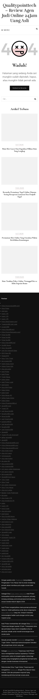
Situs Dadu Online (7, 613)
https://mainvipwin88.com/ (10, 443)
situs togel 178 (6, 498)
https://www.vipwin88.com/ (10, 306)
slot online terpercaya (8, 485)
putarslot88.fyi (6, 422)
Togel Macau (5, 377)
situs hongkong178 (7, 501)
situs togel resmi (7, 451)
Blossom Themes (23, 694)
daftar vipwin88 (6, 437)
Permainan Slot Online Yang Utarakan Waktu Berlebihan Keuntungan (19, 239)
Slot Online (19, 145)
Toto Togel (5, 480)
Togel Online (19, 188)
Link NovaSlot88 (7, 424)
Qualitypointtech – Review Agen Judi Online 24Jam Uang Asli (19, 13)
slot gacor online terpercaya (10, 469)
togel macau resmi (7, 364)
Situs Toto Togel (7, 358)
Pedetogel (19, 580)
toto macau (5, 535)
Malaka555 (5, 356)
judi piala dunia (6, 569)
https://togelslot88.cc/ (9, 403)
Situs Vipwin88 (6, 348)
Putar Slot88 (5, 335)
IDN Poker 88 (6, 353)
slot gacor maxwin (7, 472)
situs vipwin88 (6, 527)
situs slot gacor (6, 453)
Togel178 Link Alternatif (9, 435)
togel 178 (4, 314)
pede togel (5, 393)
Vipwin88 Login (6, 532)
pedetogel (5, 551)
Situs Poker (5, 308)
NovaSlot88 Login (7, 414)
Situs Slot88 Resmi (8, 517)
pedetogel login (6, 545)
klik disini (4, 495)
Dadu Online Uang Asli (18, 594)
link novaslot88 (6, 361)
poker (3, 503)
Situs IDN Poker (6, 387)
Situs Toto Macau (7, 488)
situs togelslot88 (7, 466)
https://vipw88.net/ (7, 330)
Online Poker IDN (7, 366)
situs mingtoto (6, 524)
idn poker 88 (5, 461)
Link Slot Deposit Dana (9, 351)
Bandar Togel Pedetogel (9, 493)
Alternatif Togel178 (8, 538)
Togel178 (4, 409)
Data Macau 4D (6, 395)
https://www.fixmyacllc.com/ (10, 332)
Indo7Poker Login (7, 382)
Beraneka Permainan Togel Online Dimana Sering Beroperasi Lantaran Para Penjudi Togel (19, 194)
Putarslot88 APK (7, 559)
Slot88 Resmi (6, 345)
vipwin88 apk (5, 564)
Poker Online (19, 277)
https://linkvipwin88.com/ (9, 445)
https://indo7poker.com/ (9, 322)
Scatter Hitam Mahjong (9, 519)
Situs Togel (5, 482)
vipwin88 (4, 440)
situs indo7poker (6, 459)
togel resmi (5, 543)
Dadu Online (5, 390)
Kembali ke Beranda (19, 88)
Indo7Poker (5, 372)
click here (4, 311)
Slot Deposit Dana (7, 530)
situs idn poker (6, 369)
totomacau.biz (6, 456)
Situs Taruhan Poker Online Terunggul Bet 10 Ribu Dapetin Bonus (19, 282)
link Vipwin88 (5, 556)
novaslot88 (5, 327)
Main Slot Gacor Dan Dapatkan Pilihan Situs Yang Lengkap (19, 150)
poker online (5, 380)
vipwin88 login (6, 406)
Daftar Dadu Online (7, 398)
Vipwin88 (4, 432)
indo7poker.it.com (7, 522)
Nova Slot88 (5, 416)
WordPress (19, 696)
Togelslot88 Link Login (9, 324)
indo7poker (5, 385)
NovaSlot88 (5, 427)
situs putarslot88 (7, 464)
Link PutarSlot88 (7, 419)
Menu (7, 30)
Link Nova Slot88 (7, 411)
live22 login (5, 509)
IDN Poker (33, 624)
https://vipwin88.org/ (8, 343)
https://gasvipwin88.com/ (9, 448)
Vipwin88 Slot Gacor (8, 477)
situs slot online (6, 490)
